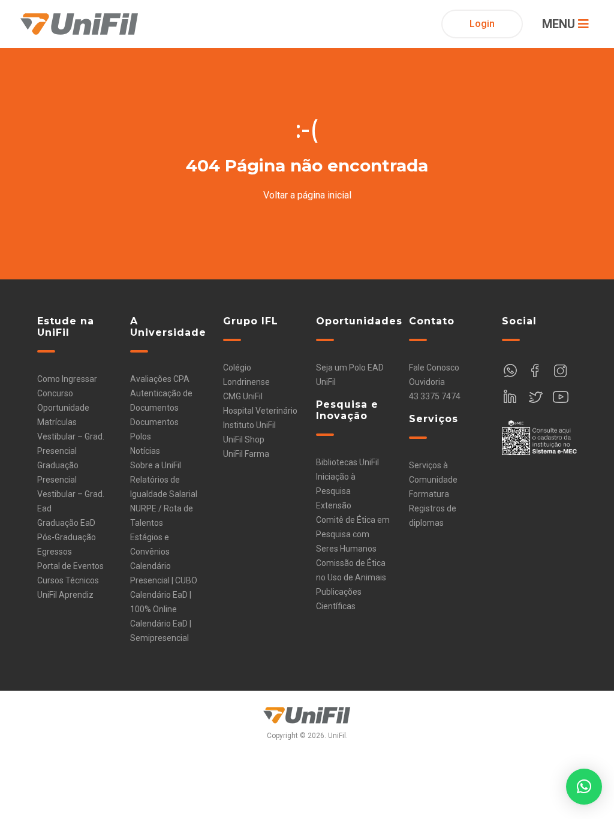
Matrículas (57, 422)
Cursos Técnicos (68, 580)
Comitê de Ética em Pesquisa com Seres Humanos (353, 534)
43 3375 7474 (434, 396)
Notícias (145, 451)
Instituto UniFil (249, 425)
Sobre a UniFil (155, 465)
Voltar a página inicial (307, 195)
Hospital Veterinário (260, 410)
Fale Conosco (434, 367)
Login (482, 23)
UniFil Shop (243, 439)
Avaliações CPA (159, 379)
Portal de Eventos (70, 566)
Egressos (54, 551)
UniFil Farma (246, 454)
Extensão (333, 505)
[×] (584, 787)
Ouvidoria (427, 382)
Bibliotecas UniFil (347, 462)
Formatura (429, 494)
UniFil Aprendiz (65, 595)
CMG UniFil (243, 396)
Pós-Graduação (66, 537)
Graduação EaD (66, 523)
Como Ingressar (67, 379)
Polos (140, 436)
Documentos (154, 422)
